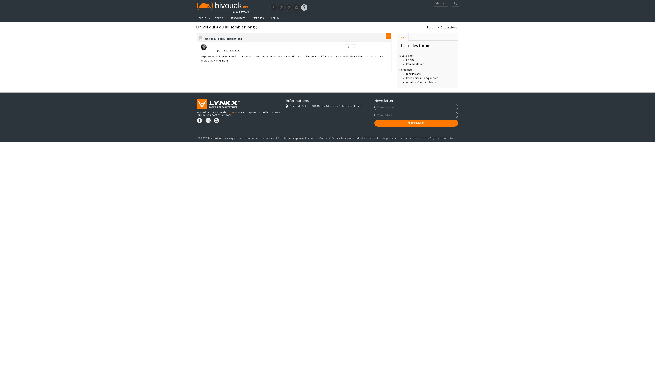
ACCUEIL (203, 18)
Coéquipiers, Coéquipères (422, 78)
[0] (201, 38)
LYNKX (232, 112)
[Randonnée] (273, 7)
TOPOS (219, 18)
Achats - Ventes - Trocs (421, 82)
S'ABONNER (416, 123)
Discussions (448, 27)
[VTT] (296, 7)
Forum (431, 27)
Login (442, 3)
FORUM (275, 18)
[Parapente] (304, 7)
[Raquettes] (281, 7)
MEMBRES (258, 18)
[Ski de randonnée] (289, 7)
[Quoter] (353, 46)
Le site (410, 60)
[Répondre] (347, 46)
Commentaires (415, 64)
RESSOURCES (238, 18)
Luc (219, 46)
